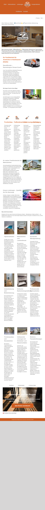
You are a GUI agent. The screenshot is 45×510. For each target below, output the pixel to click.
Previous (38, 18)
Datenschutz (29, 419)
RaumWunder (11, 385)
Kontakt (32, 419)
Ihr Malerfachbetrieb (21, 385)
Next (41, 18)
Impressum (24, 419)
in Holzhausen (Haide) (32, 385)
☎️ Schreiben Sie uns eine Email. (9, 413)
